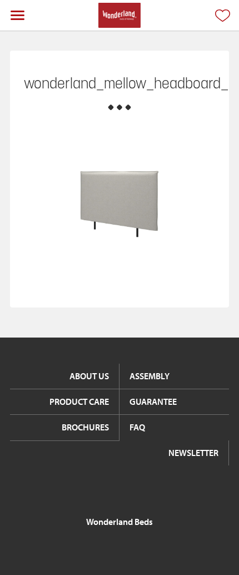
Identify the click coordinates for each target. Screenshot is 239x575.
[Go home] (119, 15)
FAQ (137, 427)
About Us (89, 375)
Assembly (150, 375)
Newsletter (193, 452)
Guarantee (153, 401)
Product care (79, 401)
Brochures (85, 427)
